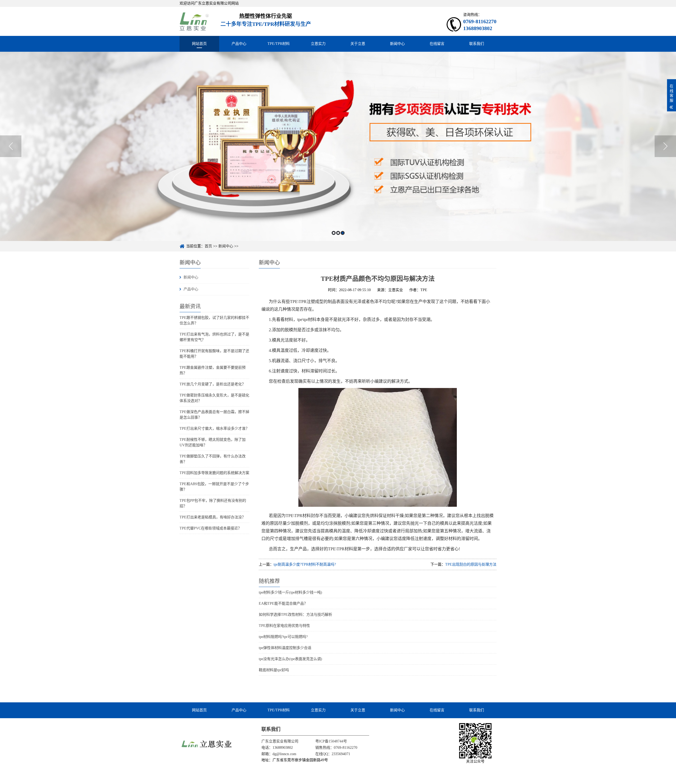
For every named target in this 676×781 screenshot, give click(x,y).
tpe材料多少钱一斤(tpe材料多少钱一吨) (290, 592)
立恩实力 (318, 44)
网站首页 (199, 44)
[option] (338, 146)
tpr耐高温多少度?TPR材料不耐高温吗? (305, 564)
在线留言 (437, 44)
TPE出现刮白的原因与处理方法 (470, 564)
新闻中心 (397, 44)
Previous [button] (10, 146)
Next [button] (665, 146)
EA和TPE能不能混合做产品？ (283, 603)
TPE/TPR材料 (278, 44)
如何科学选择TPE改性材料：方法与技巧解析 (295, 615)
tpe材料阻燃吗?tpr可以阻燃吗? (283, 637)
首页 (208, 246)
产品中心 (239, 44)
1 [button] (334, 233)
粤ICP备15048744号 (331, 741)
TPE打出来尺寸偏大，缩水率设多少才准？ (214, 428)
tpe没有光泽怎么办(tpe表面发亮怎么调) (290, 659)
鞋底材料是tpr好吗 (274, 670)
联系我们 (476, 44)
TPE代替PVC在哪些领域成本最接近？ (211, 528)
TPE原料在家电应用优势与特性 (284, 626)
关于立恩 (357, 44)
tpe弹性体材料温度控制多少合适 (285, 648)
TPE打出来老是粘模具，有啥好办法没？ (213, 517)
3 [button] (343, 233)
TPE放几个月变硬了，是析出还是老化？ (213, 384)
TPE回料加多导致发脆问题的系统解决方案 (214, 473)
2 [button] (338, 233)
